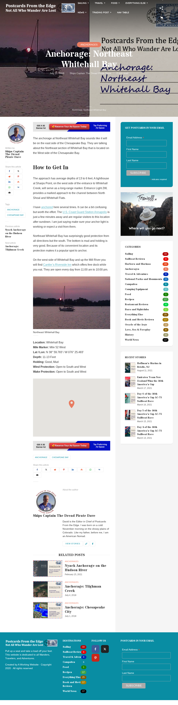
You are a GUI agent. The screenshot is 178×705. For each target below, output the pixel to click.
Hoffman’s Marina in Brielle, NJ (149, 365)
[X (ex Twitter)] (105, 649)
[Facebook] (95, 649)
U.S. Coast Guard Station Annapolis (85, 212)
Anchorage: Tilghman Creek (83, 588)
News (81, 12)
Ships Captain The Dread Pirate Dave (90, 73)
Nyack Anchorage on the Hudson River (85, 568)
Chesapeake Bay (15, 215)
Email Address (135, 137)
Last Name (132, 160)
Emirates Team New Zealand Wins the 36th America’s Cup (150, 381)
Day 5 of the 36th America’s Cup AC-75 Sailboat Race (149, 414)
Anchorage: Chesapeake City (85, 609)
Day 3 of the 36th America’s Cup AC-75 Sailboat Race (149, 430)
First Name (132, 149)
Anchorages (89, 44)
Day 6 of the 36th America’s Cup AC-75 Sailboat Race (149, 397)
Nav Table (123, 12)
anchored (47, 207)
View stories (72, 544)
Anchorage (13, 210)
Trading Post (100, 12)
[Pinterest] (95, 658)
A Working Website (28, 664)
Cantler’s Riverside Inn (57, 264)
